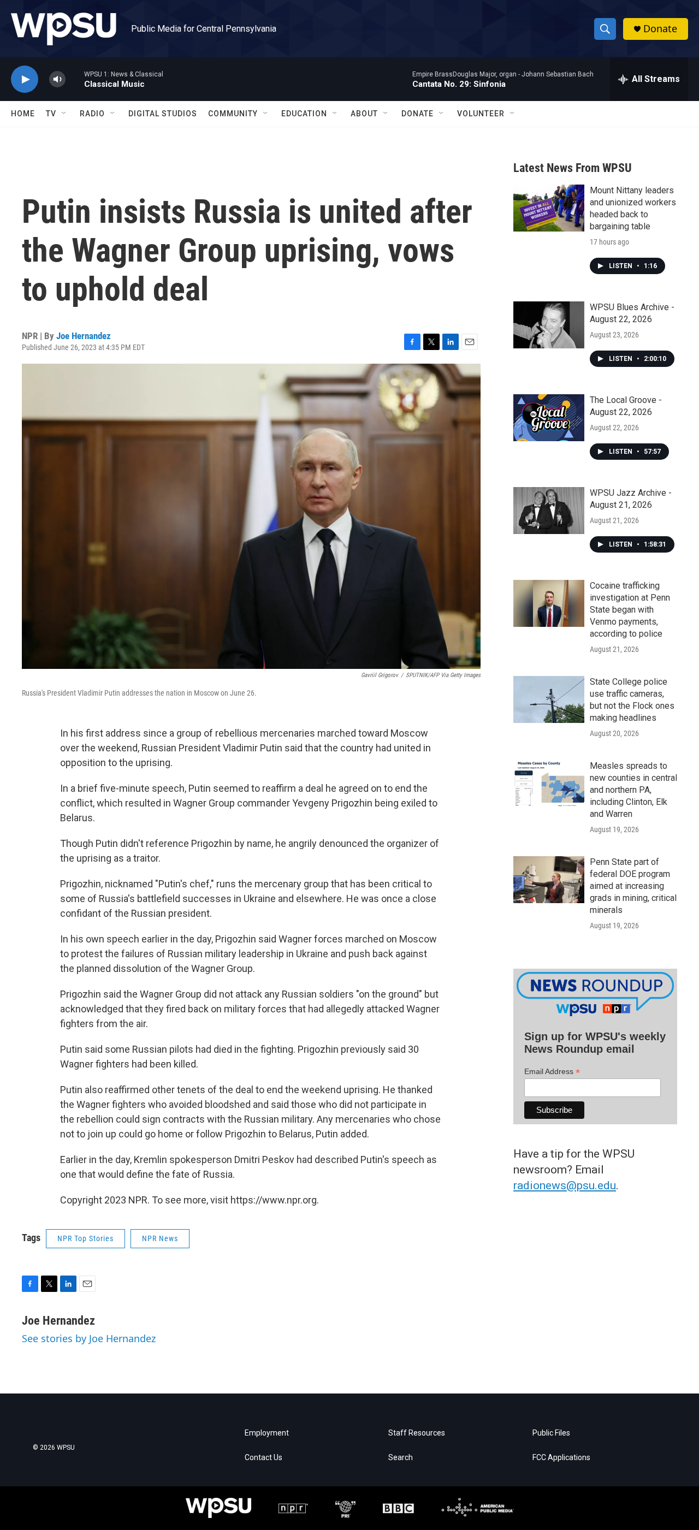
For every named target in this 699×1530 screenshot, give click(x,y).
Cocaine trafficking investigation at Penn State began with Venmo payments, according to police (630, 609)
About (364, 113)
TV (51, 113)
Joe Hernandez (83, 335)
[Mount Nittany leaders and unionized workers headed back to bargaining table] (548, 208)
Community (233, 113)
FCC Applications (561, 1458)
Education (304, 113)
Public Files (551, 1433)
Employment (267, 1433)
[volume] (57, 79)
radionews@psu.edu (564, 1185)
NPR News (160, 1238)
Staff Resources (416, 1433)
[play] (24, 79)
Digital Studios (162, 113)
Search (400, 1458)
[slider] (74, 79)
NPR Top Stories (85, 1238)
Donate (660, 28)
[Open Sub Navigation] (64, 113)
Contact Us (263, 1458)
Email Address (552, 1071)
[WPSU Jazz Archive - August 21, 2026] (548, 510)
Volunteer (481, 113)
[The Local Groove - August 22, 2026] (548, 417)
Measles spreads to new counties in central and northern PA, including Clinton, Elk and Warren (633, 790)
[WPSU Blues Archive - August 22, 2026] (548, 324)
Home (23, 113)
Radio (92, 113)
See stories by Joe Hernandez (89, 1338)
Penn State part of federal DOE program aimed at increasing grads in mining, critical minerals (633, 886)
